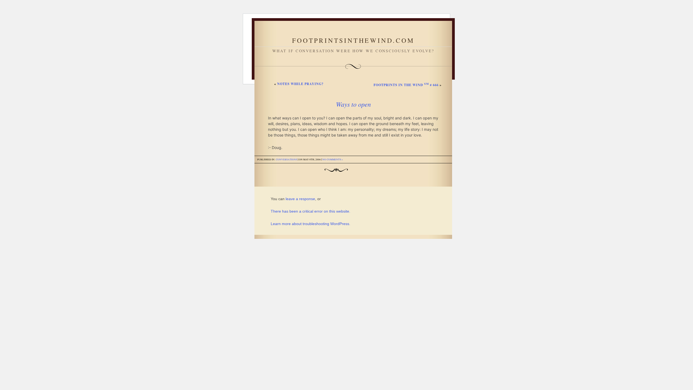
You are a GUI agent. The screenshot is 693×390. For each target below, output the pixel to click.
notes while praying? (300, 84)
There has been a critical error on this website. (310, 211)
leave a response (300, 199)
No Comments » (332, 159)
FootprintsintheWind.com (353, 40)
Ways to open (353, 104)
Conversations (286, 159)
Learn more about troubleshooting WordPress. (310, 224)
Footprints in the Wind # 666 (406, 85)
